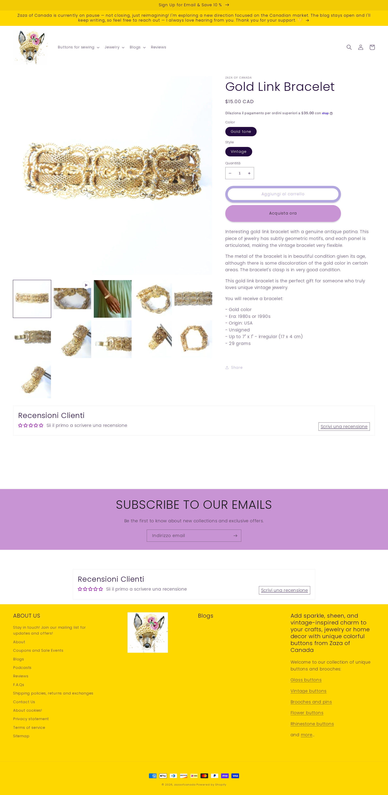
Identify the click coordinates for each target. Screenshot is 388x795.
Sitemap (21, 735)
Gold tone (241, 131)
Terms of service (29, 727)
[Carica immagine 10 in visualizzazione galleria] (32, 379)
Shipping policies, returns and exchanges (53, 693)
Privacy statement (31, 718)
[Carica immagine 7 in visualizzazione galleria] (113, 339)
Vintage (239, 151)
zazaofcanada (185, 785)
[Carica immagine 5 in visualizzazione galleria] (32, 339)
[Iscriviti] (235, 536)
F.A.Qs (18, 684)
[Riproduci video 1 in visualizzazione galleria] (72, 299)
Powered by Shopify (211, 785)
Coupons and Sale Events (38, 650)
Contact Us (24, 701)
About (19, 641)
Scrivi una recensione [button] (344, 426)
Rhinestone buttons (312, 724)
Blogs (18, 659)
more (306, 735)
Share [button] (236, 367)
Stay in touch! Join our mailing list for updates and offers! (49, 630)
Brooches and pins (311, 702)
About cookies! (27, 710)
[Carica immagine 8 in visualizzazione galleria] (153, 339)
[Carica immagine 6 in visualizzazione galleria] (72, 339)
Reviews (20, 676)
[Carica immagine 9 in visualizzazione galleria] (193, 339)
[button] (78, 47)
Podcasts (22, 667)
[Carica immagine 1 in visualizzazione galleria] (32, 299)
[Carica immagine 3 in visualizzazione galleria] (153, 299)
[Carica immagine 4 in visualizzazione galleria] (193, 299)
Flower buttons (307, 713)
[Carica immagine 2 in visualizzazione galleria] (113, 299)
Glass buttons (306, 680)
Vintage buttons (309, 691)
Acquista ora (283, 213)
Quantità (232, 163)
